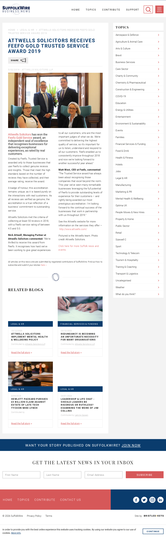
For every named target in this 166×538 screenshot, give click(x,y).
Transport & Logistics (127, 273)
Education (121, 103)
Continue (153, 531)
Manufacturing (123, 185)
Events (119, 130)
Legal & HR (27, 30)
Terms (48, 515)
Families (120, 137)
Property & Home (125, 219)
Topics (91, 9)
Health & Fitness (124, 157)
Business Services (125, 62)
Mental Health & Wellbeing (129, 198)
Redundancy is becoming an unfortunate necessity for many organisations (80, 337)
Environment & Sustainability (131, 123)
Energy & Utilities (124, 110)
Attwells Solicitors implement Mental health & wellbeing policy (29, 337)
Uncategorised (123, 280)
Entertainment (123, 116)
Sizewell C (121, 239)
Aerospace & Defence (127, 34)
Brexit (119, 55)
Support (132, 9)
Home (75, 9)
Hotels (119, 164)
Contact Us (70, 499)
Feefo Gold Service (20, 137)
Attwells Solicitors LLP (37, 69)
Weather (120, 287)
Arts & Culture (123, 48)
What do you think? (126, 294)
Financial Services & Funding (79, 324)
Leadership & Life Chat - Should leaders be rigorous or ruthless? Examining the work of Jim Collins (79, 405)
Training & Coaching (126, 266)
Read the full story (20, 352)
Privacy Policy (34, 515)
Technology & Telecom (127, 253)
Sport (118, 246)
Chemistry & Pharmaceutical (131, 82)
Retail (119, 232)
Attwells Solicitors (19, 134)
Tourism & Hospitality (127, 260)
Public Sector (123, 225)
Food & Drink (122, 150)
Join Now (131, 445)
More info (16, 533)
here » (44, 265)
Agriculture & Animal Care (129, 41)
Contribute (111, 9)
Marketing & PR (124, 191)
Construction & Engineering (130, 89)
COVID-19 (121, 96)
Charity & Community (127, 75)
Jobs (118, 171)
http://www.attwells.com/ (73, 229)
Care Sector (122, 69)
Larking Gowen (81, 415)
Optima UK (121, 205)
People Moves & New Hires (130, 212)
